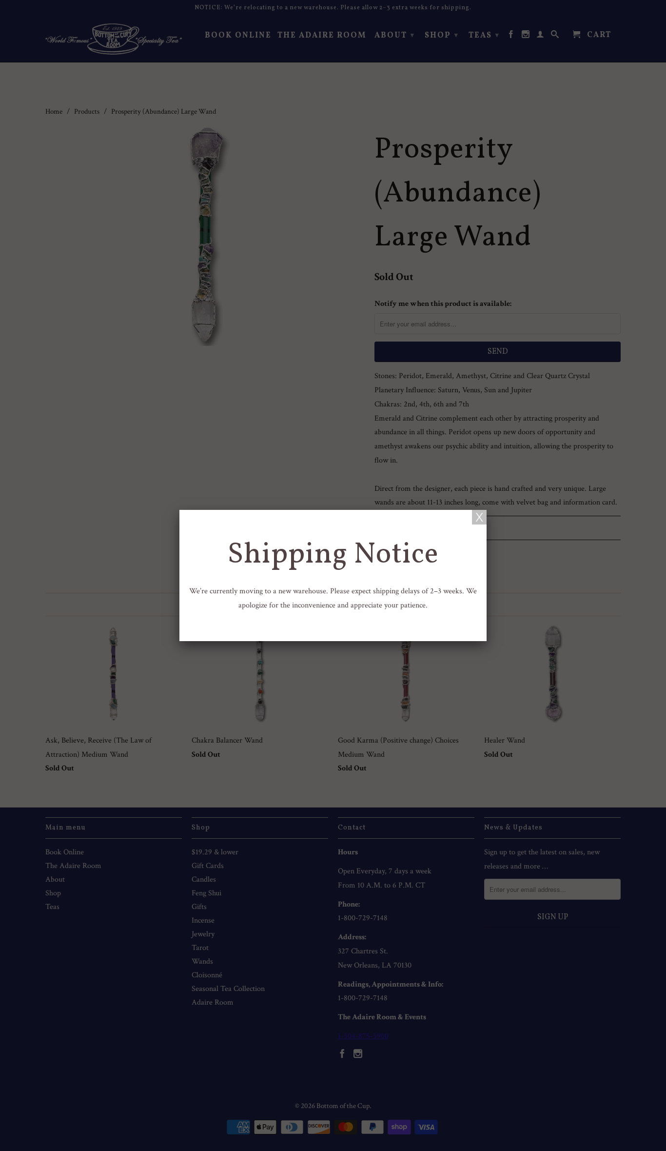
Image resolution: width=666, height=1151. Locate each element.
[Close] (479, 517)
